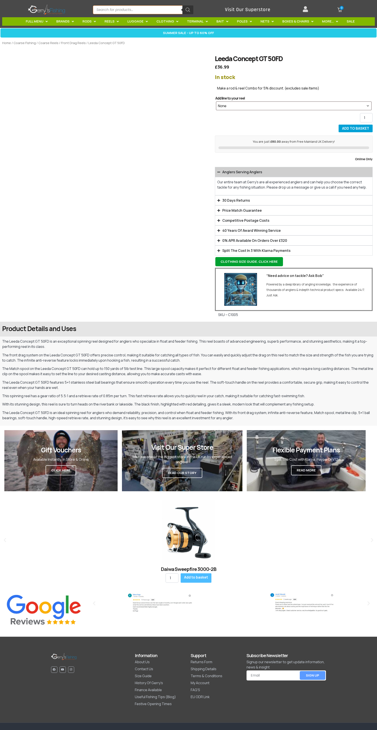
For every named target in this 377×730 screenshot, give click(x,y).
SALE (351, 21)
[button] (5, 540)
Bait (220, 21)
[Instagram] (71, 669)
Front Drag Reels (73, 43)
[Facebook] (54, 669)
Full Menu (34, 21)
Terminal (195, 21)
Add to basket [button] (196, 577)
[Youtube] (63, 669)
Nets (264, 21)
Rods (87, 21)
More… (328, 21)
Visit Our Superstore (247, 10)
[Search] (187, 9)
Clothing (165, 21)
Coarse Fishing (25, 43)
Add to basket (355, 128)
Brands (63, 21)
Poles (242, 21)
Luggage (135, 21)
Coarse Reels (48, 43)
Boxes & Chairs (295, 21)
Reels (110, 21)
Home (6, 43)
